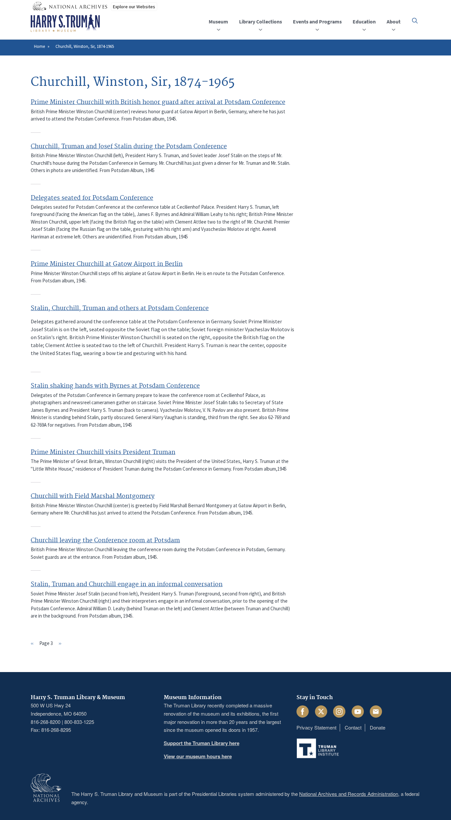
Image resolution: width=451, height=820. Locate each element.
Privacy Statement (316, 727)
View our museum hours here (198, 756)
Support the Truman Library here (201, 743)
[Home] (65, 23)
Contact (353, 727)
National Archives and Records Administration (348, 793)
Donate (377, 727)
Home (39, 46)
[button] (415, 20)
